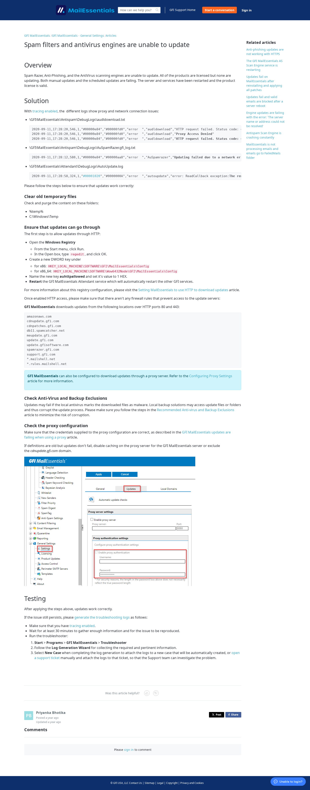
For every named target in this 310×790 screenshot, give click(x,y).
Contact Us (135, 783)
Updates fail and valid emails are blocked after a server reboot (264, 101)
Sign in (247, 10)
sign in (129, 750)
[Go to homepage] (85, 10)
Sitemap (149, 783)
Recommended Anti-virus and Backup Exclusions (195, 410)
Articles (111, 36)
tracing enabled (45, 111)
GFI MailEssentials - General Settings (78, 36)
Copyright (172, 783)
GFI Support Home (182, 10)
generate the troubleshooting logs (102, 617)
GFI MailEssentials (37, 36)
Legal (160, 783)
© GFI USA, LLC (119, 783)
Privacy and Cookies (192, 783)
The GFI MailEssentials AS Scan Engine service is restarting (264, 65)
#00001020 (91, 176)
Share (235, 715)
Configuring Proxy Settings (210, 376)
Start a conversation (219, 10)
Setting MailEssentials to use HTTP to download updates (183, 290)
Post (218, 714)
